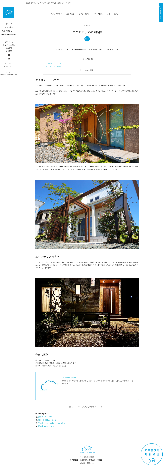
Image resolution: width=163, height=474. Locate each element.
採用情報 (9, 48)
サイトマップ (9, 63)
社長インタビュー (113, 14)
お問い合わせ (9, 42)
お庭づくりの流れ (9, 45)
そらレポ (102, 49)
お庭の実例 (70, 14)
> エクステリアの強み (53, 66)
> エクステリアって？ (53, 63)
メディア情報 (98, 14)
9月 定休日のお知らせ (47, 420)
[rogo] (9, 12)
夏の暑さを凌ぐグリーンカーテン (51, 426)
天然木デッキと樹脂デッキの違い (51, 423)
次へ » (103, 407)
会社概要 (9, 51)
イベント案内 (84, 14)
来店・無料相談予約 (8, 34)
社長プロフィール (9, 31)
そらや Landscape (79, 49)
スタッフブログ (56, 14)
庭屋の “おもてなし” (46, 417)
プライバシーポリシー (9, 66)
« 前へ (70, 407)
